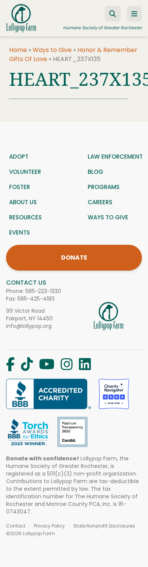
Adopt (18, 157)
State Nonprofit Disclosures (104, 526)
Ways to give (108, 217)
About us (23, 202)
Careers (100, 202)
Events (19, 232)
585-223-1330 (43, 291)
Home (18, 50)
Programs (104, 187)
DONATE (74, 257)
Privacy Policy (49, 526)
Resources (25, 217)
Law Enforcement (115, 157)
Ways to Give (52, 50)
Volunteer (25, 172)
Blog (95, 172)
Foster (19, 187)
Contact (15, 526)
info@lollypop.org (29, 326)
